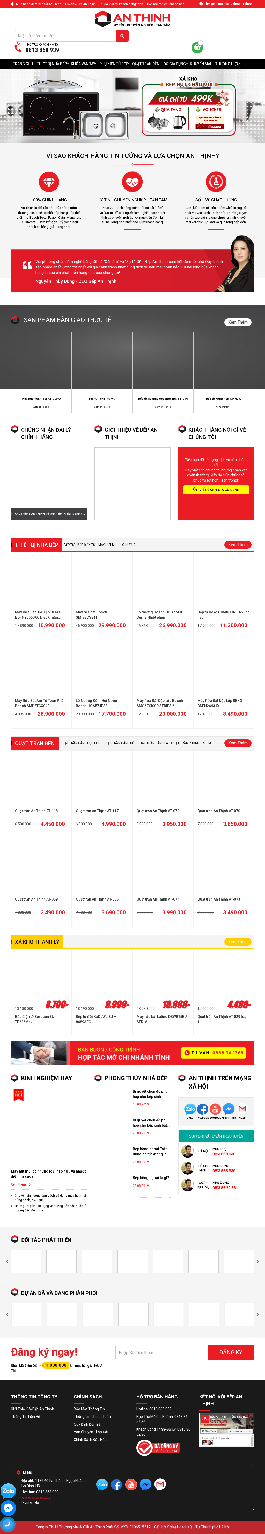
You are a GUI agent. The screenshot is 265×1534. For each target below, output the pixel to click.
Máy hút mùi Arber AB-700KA (41, 398)
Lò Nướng (128, 545)
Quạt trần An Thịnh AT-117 (97, 811)
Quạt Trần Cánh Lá (152, 743)
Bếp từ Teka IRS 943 (102, 398)
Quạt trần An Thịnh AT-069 (36, 899)
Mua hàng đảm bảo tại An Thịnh (38, 4)
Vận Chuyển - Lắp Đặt (91, 1432)
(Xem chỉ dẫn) (31, 1502)
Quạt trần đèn (35, 743)
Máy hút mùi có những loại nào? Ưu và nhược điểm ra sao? (48, 1174)
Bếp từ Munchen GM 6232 (223, 398)
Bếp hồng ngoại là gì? (151, 1178)
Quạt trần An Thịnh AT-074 (158, 899)
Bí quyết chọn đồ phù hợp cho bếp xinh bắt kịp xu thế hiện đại (150, 1123)
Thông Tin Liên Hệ (25, 1416)
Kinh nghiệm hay (46, 1078)
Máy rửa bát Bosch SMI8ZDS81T (91, 614)
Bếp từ (69, 545)
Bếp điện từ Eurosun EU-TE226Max (35, 1019)
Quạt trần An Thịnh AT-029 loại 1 (222, 1019)
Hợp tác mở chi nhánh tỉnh (166, 4)
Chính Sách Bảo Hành (91, 1440)
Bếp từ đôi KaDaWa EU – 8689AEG (96, 1019)
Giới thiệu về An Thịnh (80, 4)
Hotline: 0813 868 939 (154, 1409)
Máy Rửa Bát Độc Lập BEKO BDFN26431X (219, 703)
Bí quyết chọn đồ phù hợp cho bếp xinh (150, 1094)
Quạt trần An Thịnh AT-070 (218, 811)
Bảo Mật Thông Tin (89, 1409)
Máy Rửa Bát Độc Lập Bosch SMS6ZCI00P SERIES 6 (160, 703)
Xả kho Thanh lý (37, 942)
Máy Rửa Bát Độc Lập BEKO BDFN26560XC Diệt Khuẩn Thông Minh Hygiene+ (37, 615)
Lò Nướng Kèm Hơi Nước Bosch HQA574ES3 (96, 703)
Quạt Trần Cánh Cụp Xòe (80, 743)
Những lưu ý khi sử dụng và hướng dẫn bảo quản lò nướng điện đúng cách (50, 1208)
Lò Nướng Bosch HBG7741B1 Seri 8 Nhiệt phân (161, 614)
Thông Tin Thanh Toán (92, 1416)
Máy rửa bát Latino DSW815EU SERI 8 (162, 1019)
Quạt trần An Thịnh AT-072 (158, 811)
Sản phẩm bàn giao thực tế (68, 320)
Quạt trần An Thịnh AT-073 (218, 899)
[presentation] (7, 1262)
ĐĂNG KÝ (230, 1352)
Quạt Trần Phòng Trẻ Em (191, 743)
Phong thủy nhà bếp (136, 1078)
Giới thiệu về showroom (37, 1498)
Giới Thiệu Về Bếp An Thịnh (32, 1409)
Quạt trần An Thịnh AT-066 (97, 899)
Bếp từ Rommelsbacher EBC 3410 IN (163, 398)
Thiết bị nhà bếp (36, 545)
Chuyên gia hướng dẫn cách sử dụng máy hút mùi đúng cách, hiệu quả (50, 1198)
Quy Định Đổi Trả (87, 1424)
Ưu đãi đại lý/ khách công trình (121, 4)
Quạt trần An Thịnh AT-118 (36, 811)
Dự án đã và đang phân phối (59, 1293)
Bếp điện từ (86, 545)
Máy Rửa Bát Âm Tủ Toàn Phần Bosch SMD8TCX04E (40, 703)
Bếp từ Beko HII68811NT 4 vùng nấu (223, 614)
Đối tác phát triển (46, 1240)
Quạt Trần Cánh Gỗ (118, 743)
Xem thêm (19, 1184)
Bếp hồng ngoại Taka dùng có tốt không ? (150, 1151)
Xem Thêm (238, 322)
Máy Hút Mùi (107, 545)
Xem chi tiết (40, 407)
